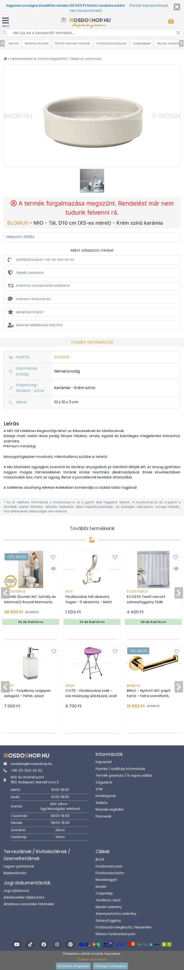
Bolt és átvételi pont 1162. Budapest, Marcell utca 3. (35, 779)
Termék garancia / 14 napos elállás (124, 775)
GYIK (99, 789)
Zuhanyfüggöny (108, 920)
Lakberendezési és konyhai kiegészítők (39, 58)
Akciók (13, 43)
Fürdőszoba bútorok (111, 43)
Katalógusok (106, 796)
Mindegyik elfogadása (110, 966)
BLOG (100, 859)
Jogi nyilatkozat (16, 891)
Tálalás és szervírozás (86, 58)
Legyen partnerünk (19, 866)
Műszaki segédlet (110, 809)
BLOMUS (18, 223)
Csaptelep (104, 893)
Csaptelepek (142, 43)
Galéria (101, 803)
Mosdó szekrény (109, 907)
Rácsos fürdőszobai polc (115, 934)
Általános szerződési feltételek (29, 904)
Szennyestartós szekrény (116, 913)
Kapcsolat (104, 762)
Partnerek (103, 816)
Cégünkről (104, 782)
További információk (92, 959)
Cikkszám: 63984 (20, 236)
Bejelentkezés (15, 873)
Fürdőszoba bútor (110, 873)
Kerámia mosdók (37, 43)
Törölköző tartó (108, 900)
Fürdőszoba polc (109, 866)
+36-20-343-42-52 (26, 770)
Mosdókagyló (106, 880)
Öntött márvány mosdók (72, 43)
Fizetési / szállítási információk (120, 769)
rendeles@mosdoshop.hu (31, 764)
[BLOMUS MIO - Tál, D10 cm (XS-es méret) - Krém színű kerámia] (92, 115)
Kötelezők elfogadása (73, 966)
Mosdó (101, 886)
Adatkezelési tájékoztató (24, 897)
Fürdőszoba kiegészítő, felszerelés (124, 927)
